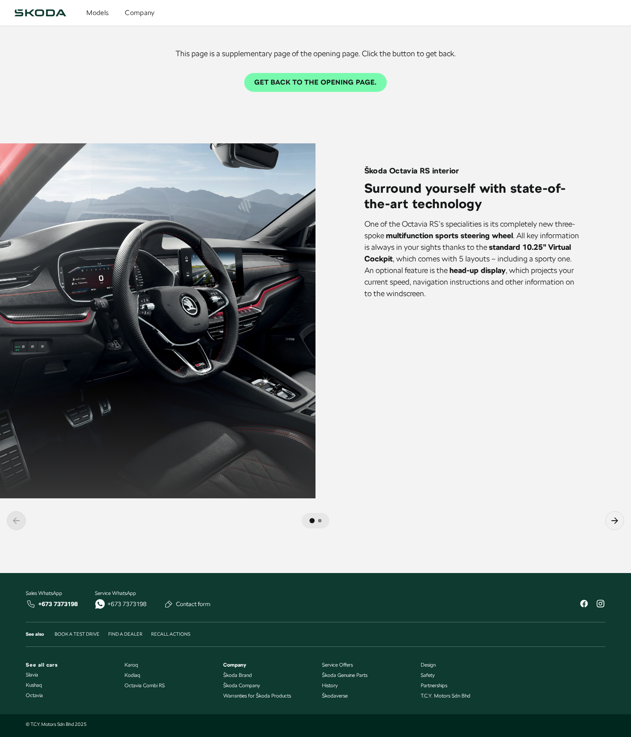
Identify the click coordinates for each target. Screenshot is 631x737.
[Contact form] (169, 604)
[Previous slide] (16, 520)
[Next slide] (614, 520)
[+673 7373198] (31, 604)
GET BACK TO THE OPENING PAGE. (316, 82)
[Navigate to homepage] (40, 12)
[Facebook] (583, 604)
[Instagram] (600, 604)
